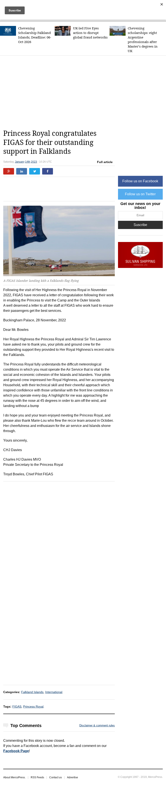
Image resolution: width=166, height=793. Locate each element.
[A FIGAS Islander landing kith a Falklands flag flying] (59, 241)
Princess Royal (33, 706)
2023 (34, 161)
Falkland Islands (32, 692)
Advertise (72, 777)
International (53, 692)
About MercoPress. (14, 777)
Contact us (55, 777)
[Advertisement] (84, 92)
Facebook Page (16, 751)
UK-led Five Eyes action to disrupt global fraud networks (90, 32)
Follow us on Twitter (140, 194)
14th (27, 161)
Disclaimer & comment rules (97, 725)
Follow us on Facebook (140, 181)
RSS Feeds (37, 777)
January (19, 161)
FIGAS (16, 706)
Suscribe (140, 225)
